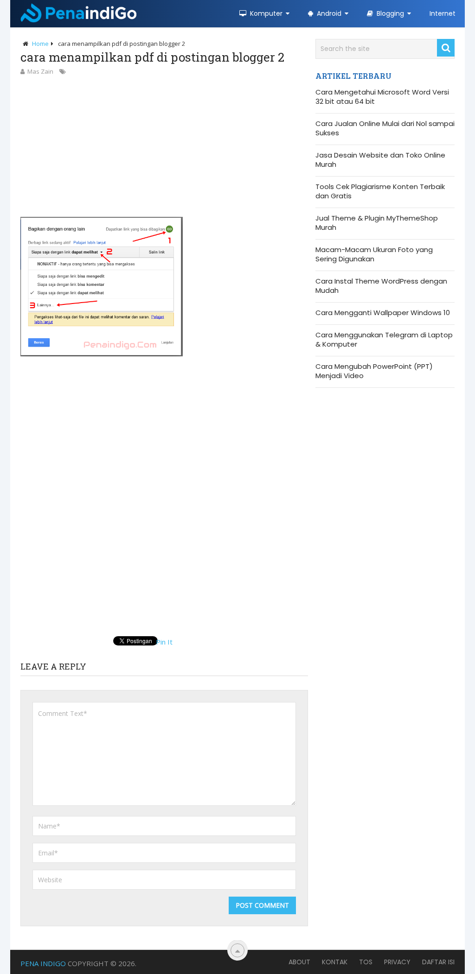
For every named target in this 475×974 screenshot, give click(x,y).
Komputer (265, 13)
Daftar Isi (438, 962)
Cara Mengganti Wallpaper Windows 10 (382, 312)
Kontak (334, 962)
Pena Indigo (43, 963)
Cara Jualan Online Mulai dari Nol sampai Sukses (385, 128)
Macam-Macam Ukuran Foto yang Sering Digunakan (374, 254)
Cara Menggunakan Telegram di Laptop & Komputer (384, 339)
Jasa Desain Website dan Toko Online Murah (380, 160)
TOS (365, 962)
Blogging (389, 13)
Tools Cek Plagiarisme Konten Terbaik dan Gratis (380, 191)
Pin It (164, 641)
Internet (443, 13)
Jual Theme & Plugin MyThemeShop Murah (376, 223)
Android (328, 13)
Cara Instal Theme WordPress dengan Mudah (381, 286)
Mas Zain (40, 71)
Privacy (397, 962)
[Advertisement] (164, 146)
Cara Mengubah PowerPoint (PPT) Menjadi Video (374, 371)
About (299, 962)
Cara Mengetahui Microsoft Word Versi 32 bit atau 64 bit (382, 97)
